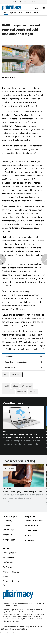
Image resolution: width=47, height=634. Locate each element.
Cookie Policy (31, 530)
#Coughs (33, 392)
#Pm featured (27, 386)
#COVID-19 (21, 392)
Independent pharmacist (8, 559)
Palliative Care (9, 534)
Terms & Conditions (34, 520)
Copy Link (9, 356)
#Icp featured (8, 392)
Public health (16, 375)
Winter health (9, 539)
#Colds (15, 386)
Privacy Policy (31, 525)
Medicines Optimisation (8, 527)
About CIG (30, 535)
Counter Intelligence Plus (12, 583)
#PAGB (6, 386)
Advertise (29, 540)
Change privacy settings (8, 633)
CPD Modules (7, 488)
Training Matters (10, 552)
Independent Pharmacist (11, 621)
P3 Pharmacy (8, 567)
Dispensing (7, 520)
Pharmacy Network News (11, 574)
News (6, 375)
